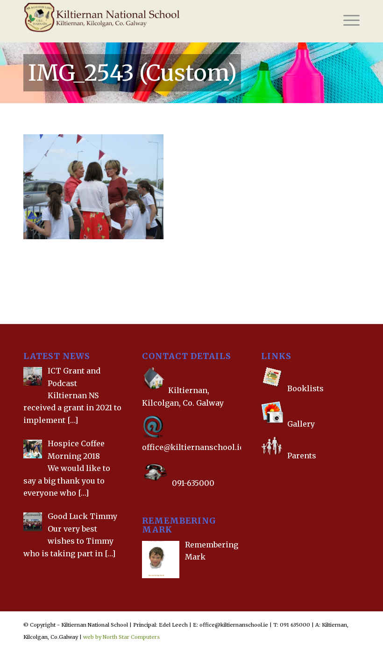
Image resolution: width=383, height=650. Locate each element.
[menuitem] (347, 21)
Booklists (305, 388)
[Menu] (347, 21)
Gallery (300, 424)
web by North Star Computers (121, 637)
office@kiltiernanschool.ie (193, 447)
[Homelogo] (124, 21)
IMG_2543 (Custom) (132, 73)
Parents (301, 455)
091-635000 (193, 483)
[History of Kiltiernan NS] (262, 474)
